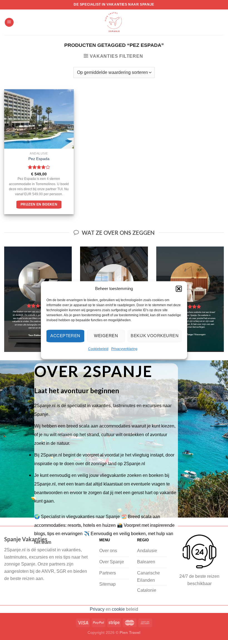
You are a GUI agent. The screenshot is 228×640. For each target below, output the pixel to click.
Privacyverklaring (124, 349)
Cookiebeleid (98, 349)
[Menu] (9, 22)
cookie (118, 609)
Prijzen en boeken (39, 204)
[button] (179, 288)
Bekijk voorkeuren (155, 335)
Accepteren (65, 335)
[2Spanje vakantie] (114, 22)
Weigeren (106, 335)
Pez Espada (38, 158)
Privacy (97, 609)
